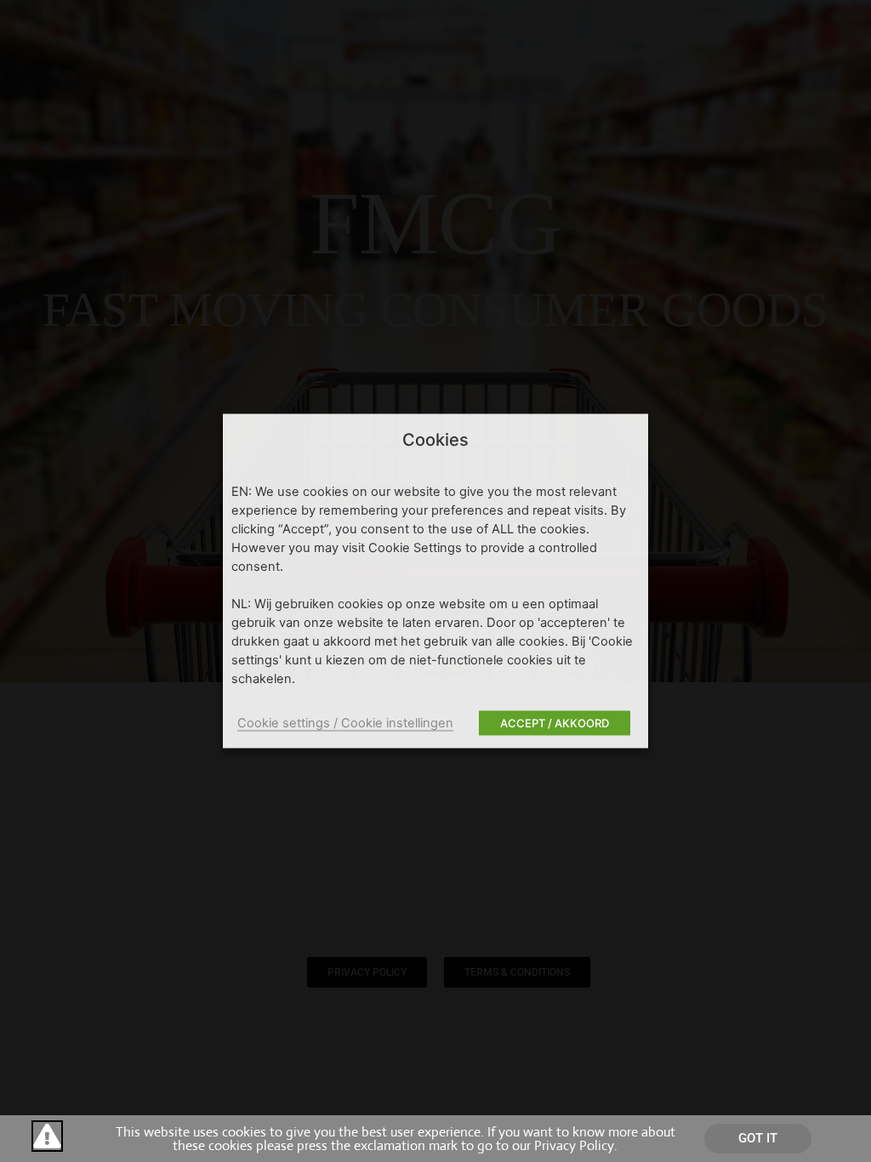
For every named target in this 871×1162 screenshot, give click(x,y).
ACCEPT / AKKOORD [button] (554, 723)
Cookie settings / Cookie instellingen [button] (345, 723)
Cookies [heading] (435, 440)
